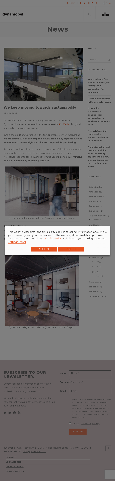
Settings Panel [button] (17, 241)
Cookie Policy (53, 238)
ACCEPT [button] (44, 249)
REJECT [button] (71, 249)
